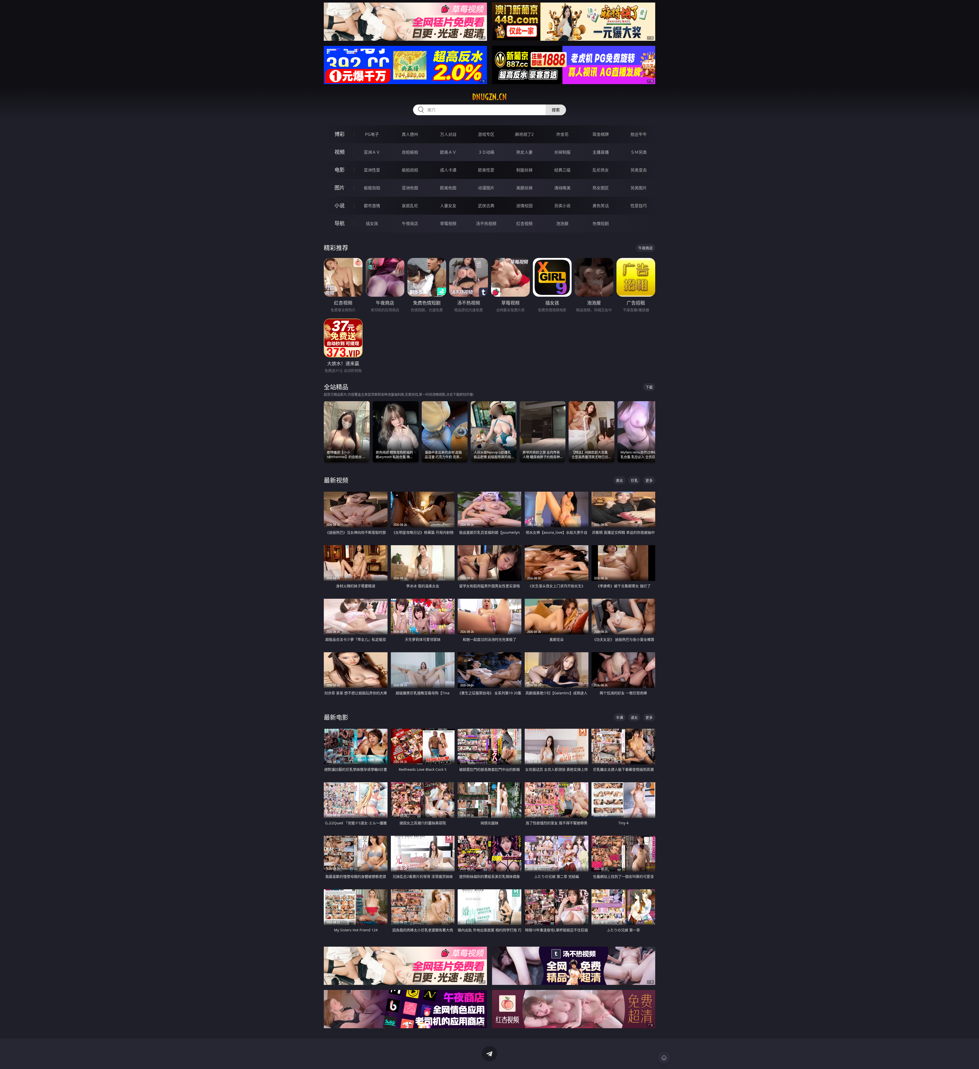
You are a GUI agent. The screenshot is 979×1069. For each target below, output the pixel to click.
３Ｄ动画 (486, 152)
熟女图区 (600, 188)
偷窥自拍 (372, 188)
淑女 (634, 717)
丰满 (619, 717)
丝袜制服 (562, 152)
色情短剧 (600, 223)
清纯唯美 (562, 188)
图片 (339, 187)
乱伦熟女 (600, 170)
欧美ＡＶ (448, 152)
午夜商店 (410, 223)
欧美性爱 (486, 170)
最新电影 (336, 717)
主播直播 (600, 152)
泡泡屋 (562, 223)
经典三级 (562, 170)
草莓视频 (448, 223)
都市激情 (372, 205)
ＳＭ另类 (638, 152)
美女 (619, 480)
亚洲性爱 (372, 170)
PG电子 (372, 134)
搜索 (556, 110)
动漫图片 (486, 188)
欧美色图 (448, 188)
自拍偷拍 (410, 152)
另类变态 (638, 170)
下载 (649, 387)
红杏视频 (524, 223)
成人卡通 (448, 170)
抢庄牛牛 (638, 134)
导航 (339, 223)
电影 (339, 169)
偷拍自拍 (410, 170)
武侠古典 (486, 205)
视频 (339, 152)
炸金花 (562, 134)
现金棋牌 (600, 134)
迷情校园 (524, 205)
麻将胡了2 (524, 134)
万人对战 (448, 134)
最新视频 (336, 480)
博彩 (339, 134)
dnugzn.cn (489, 97)
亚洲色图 (410, 188)
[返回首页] (664, 1058)
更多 (649, 480)
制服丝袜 (524, 170)
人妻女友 (448, 205)
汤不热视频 (486, 223)
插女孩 (372, 223)
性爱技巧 (638, 205)
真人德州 (410, 134)
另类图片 (638, 188)
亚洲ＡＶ (372, 152)
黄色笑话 (600, 205)
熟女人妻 (524, 152)
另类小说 (562, 205)
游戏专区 (486, 134)
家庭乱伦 (410, 205)
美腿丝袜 (524, 188)
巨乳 (634, 480)
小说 (339, 205)
